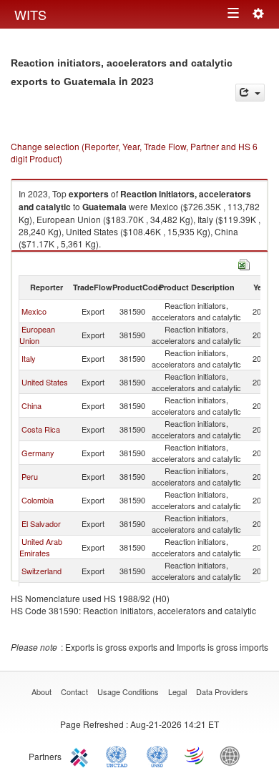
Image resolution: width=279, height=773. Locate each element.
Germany (37, 452)
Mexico (33, 311)
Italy (28, 358)
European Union (37, 334)
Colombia (37, 500)
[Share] (250, 93)
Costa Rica (40, 429)
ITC (81, 755)
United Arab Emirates (40, 547)
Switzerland (41, 570)
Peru (29, 476)
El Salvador (41, 523)
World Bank (233, 755)
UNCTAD (119, 755)
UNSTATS (157, 755)
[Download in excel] (244, 263)
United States (44, 382)
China (31, 405)
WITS (30, 14)
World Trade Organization (195, 755)
